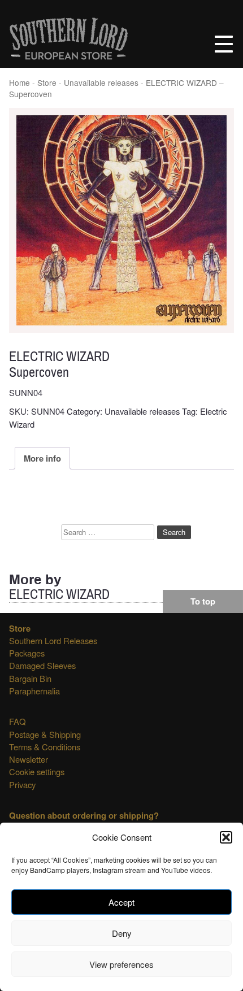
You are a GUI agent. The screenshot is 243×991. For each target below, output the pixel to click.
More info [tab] (42, 458)
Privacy (22, 784)
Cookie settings (36, 771)
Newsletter (28, 759)
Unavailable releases (101, 82)
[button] (226, 837)
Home (19, 82)
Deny (122, 933)
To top (202, 601)
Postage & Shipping (45, 734)
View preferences (121, 964)
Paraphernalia (34, 691)
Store (47, 82)
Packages (27, 653)
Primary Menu (224, 44)
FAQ (17, 721)
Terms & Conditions (44, 747)
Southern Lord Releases (53, 640)
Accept (121, 902)
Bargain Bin (30, 678)
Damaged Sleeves (42, 665)
